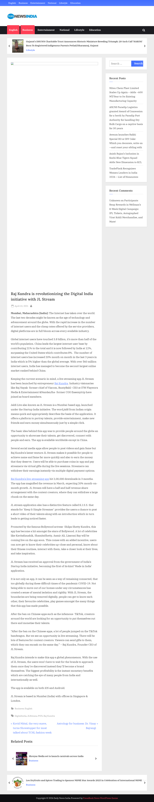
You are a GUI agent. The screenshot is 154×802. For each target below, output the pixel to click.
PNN (40, 715)
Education (75, 2)
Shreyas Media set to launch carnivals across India (56, 756)
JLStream (32, 715)
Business (23, 2)
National (52, 2)
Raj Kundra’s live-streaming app (30, 479)
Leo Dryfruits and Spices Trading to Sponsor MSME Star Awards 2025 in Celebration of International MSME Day (86, 780)
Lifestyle (63, 2)
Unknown (114, 200)
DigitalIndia (20, 715)
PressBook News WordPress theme (100, 798)
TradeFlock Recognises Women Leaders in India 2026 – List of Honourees (123, 172)
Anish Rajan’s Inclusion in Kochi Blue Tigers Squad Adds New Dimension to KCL (125, 158)
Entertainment (37, 2)
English (12, 2)
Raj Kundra (61, 383)
